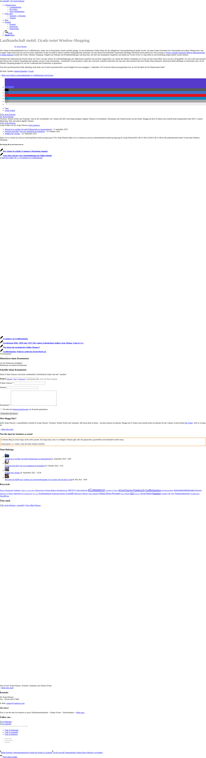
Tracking (164, 494)
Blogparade (9, 490)
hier (12, 444)
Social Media (146, 493)
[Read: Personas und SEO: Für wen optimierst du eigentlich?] (7, 464)
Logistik (70, 493)
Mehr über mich (7, 429)
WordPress (4, 496)
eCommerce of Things (111, 490)
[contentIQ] (12, 1)
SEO (132, 493)
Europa (129, 490)
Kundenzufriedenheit (59, 494)
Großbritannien (153, 490)
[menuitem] (105, 8)
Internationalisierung (184, 490)
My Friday (189, 423)
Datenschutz (39, 490)
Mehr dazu (80, 712)
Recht (127, 494)
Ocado (31, 71)
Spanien (156, 493)
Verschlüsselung (194, 494)
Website (3, 387)
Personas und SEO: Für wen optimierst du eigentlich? (25, 131)
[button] (9, 87)
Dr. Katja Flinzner (20, 46)
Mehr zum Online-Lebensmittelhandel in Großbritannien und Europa (27, 75)
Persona (123, 493)
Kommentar (5, 405)
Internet (198, 490)
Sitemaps (137, 493)
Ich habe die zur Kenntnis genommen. (25, 409)
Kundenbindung (45, 494)
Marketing (78, 494)
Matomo (85, 494)
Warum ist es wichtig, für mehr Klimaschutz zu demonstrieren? (28, 129)
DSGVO (71, 490)
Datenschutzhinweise (20, 409)
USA (172, 494)
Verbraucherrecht (182, 493)
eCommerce (96, 490)
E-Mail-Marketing (81, 490)
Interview (17, 494)
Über (7, 108)
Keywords (35, 493)
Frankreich (138, 490)
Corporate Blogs (30, 490)
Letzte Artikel (10, 110)
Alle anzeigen (34, 125)
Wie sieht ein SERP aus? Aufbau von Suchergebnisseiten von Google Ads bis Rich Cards (38, 480)
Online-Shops (105, 493)
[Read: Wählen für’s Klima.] (7, 471)
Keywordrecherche (26, 494)
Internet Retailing (20, 71)
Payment (116, 493)
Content (16, 490)
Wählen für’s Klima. (12, 134)
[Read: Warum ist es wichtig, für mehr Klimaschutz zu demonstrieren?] (7, 457)
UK (169, 494)
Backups (2, 490)
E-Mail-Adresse (6, 383)
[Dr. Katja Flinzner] (7, 115)
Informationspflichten (167, 490)
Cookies (23, 490)
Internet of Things (6, 494)
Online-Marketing (93, 494)
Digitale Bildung (50, 490)
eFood (121, 490)
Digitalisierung (62, 490)
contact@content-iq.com (15, 703)
